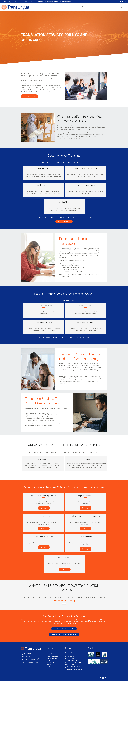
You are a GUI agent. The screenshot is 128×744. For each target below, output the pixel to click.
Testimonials (50, 664)
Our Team (49, 660)
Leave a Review (51, 662)
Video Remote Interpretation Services (72, 666)
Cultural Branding (69, 656)
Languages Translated (71, 664)
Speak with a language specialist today (64, 634)
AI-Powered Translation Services (73, 669)
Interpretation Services (71, 655)
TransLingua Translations (56, 620)
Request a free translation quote (64, 628)
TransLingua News (51, 653)
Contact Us (110, 7)
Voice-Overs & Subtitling (71, 660)
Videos (48, 666)
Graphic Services (69, 658)
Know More (43, 508)
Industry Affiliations (52, 658)
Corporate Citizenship (52, 656)
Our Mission (50, 655)
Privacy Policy (50, 668)
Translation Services (70, 653)
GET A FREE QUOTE (29, 96)
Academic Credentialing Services (74, 662)
